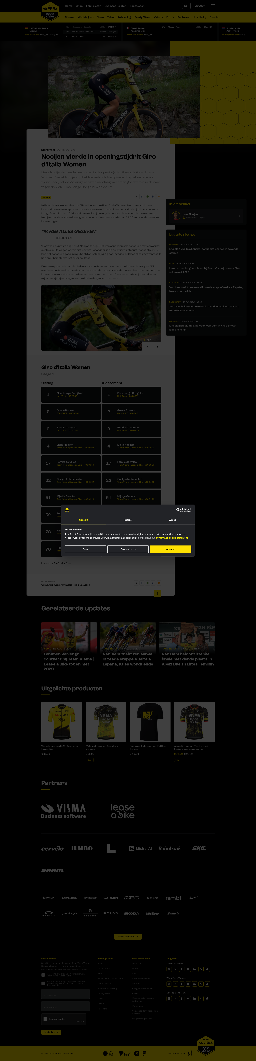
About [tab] (172, 520)
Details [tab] (128, 520)
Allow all (170, 549)
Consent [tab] (83, 520)
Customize (126, 549)
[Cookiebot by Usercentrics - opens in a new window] (178, 510)
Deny (85, 549)
